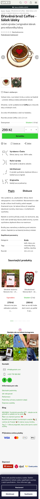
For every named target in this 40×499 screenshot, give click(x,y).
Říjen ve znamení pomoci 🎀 (12, 417)
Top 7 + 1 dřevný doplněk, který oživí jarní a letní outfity (19, 425)
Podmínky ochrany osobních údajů (14, 400)
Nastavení (19, 487)
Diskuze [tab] (27, 190)
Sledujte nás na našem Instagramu (20, 332)
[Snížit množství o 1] (26, 129)
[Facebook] (4, 380)
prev (2, 280)
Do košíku (20, 136)
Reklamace (6, 397)
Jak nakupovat (7, 394)
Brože (26, 240)
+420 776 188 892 (13, 374)
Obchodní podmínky (9, 390)
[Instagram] (9, 380)
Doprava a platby (8, 403)
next (37, 280)
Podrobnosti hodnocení (9, 35)
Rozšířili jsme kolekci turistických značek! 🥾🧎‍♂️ (19, 419)
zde (29, 482)
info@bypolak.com (14, 369)
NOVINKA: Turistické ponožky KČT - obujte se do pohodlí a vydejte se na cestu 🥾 (19, 413)
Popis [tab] (11, 190)
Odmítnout (10, 494)
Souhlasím (29, 494)
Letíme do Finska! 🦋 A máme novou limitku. (18, 422)
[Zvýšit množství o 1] (36, 129)
